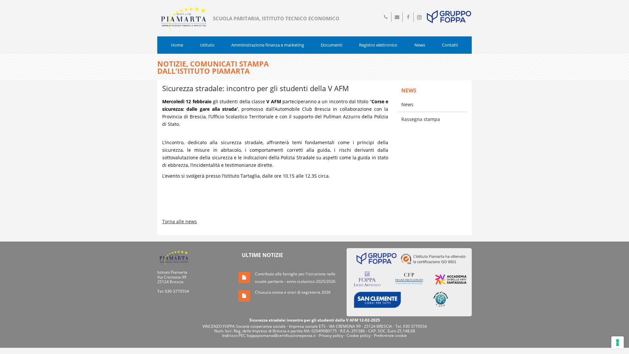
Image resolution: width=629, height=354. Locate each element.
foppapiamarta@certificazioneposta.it (281, 335)
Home (177, 45)
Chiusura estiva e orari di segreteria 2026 (293, 292)
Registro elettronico (378, 45)
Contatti (450, 45)
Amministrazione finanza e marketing (267, 45)
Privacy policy (331, 335)
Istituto (207, 45)
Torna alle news (179, 221)
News (419, 45)
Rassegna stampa (420, 119)
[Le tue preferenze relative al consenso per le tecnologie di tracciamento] (617, 342)
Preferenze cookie (390, 335)
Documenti (331, 45)
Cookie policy (359, 335)
